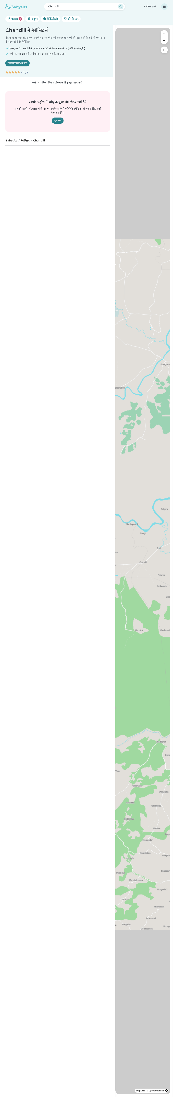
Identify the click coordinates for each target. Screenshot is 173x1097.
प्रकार (16, 18)
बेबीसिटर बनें (150, 6)
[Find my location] (164, 50)
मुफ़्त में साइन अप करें (17, 63)
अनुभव (34, 18)
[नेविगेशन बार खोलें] (164, 6)
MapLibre (140, 1090)
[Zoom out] (164, 40)
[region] (142, 561)
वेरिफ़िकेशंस (52, 18)
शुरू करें (57, 120)
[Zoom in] (164, 33)
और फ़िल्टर (73, 18)
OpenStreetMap (156, 1090)
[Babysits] (16, 6)
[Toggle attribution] (167, 1091)
